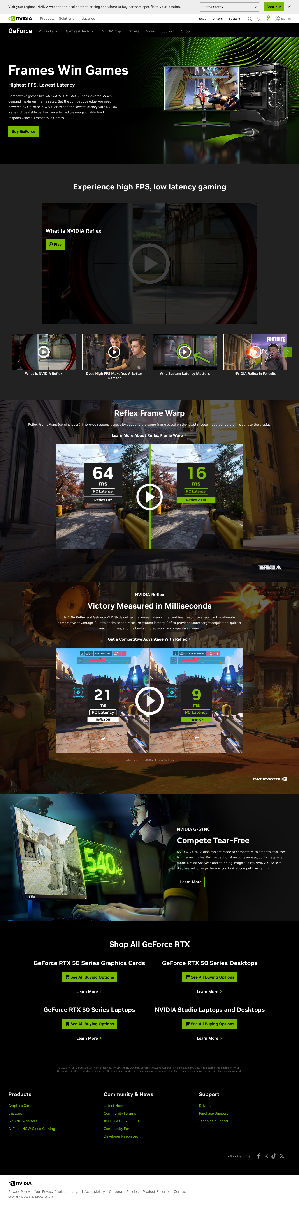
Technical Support (214, 1121)
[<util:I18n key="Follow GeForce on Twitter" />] (282, 1156)
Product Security (156, 1191)
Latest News (114, 1105)
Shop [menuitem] (202, 19)
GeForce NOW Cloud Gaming (31, 1128)
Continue (273, 7)
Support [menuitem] (234, 19)
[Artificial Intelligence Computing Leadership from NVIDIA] (20, 18)
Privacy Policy (19, 1191)
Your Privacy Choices (50, 1191)
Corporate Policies (124, 1191)
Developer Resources (121, 1136)
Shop (185, 31)
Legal (75, 1191)
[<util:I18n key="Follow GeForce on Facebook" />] (258, 1156)
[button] (258, 20)
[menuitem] (47, 18)
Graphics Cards (20, 1105)
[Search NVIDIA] (250, 18)
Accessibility (94, 1191)
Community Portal (119, 1128)
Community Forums (120, 1113)
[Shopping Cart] (268, 20)
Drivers (133, 31)
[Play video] (149, 496)
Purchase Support (213, 1113)
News (150, 31)
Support (168, 31)
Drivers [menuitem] (217, 19)
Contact (180, 1191)
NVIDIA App (111, 31)
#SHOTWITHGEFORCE (122, 1121)
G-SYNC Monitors (22, 1121)
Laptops (15, 1113)
